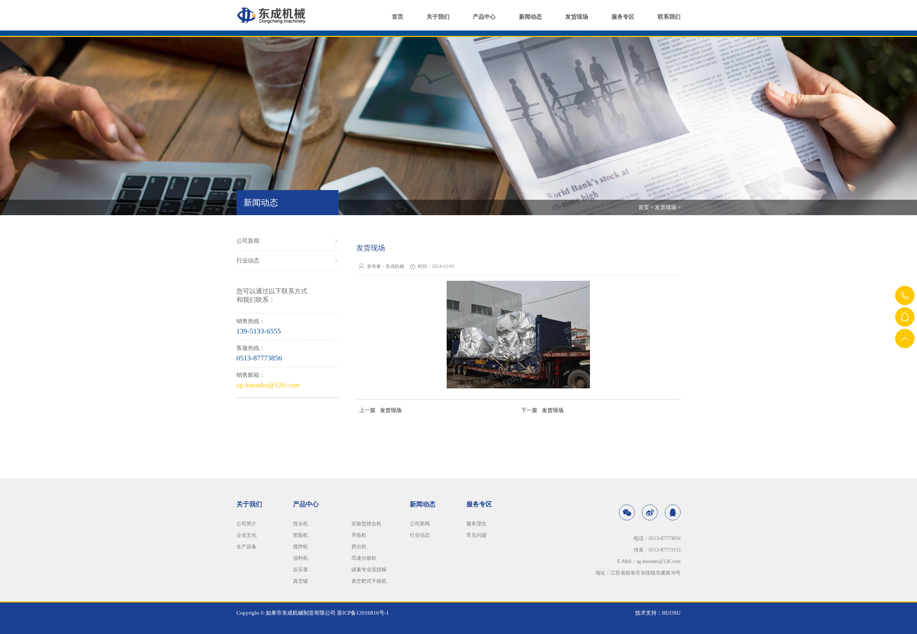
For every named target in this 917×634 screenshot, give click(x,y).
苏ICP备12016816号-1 (363, 613)
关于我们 (438, 17)
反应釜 (300, 569)
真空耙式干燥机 (369, 581)
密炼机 (300, 535)
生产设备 (246, 546)
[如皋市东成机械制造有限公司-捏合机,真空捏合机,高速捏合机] (274, 12)
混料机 (300, 558)
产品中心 (484, 17)
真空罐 (300, 581)
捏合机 (300, 523)
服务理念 (476, 523)
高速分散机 (363, 558)
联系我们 (669, 17)
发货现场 (576, 17)
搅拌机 (300, 546)
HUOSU (671, 613)
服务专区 (622, 17)
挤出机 (358, 546)
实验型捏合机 (366, 523)
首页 (397, 17)
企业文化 (246, 535)
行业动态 (247, 260)
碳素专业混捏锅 (369, 569)
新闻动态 (530, 17)
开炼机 (358, 535)
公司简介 (246, 523)
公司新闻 (247, 241)
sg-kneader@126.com (268, 385)
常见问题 (476, 535)
